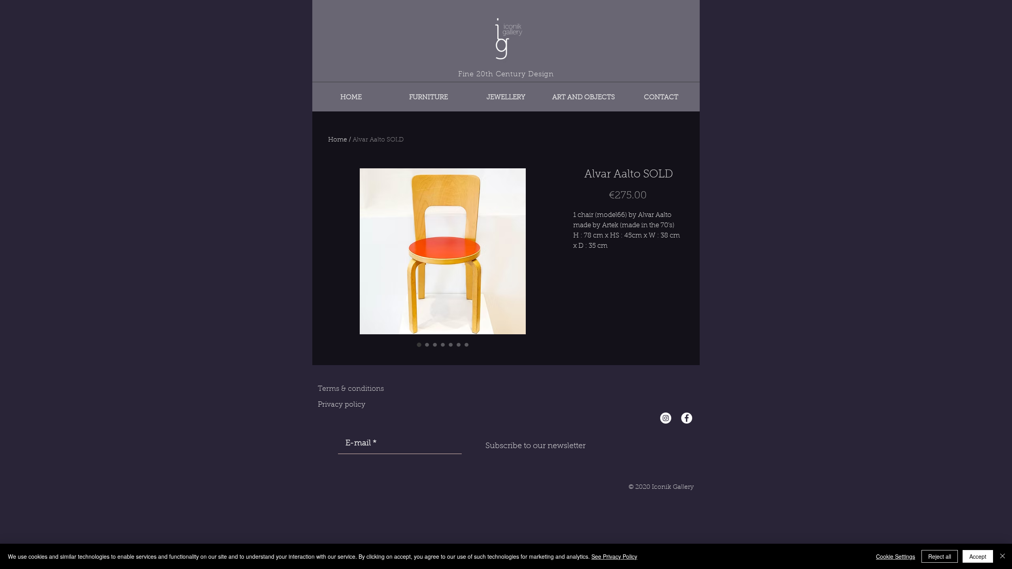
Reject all (939, 556)
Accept (977, 556)
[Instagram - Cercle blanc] (665, 418)
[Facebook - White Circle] (686, 418)
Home (337, 140)
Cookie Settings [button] (895, 556)
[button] (428, 94)
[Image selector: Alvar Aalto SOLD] (419, 345)
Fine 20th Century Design (506, 74)
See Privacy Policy (614, 556)
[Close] (1002, 556)
